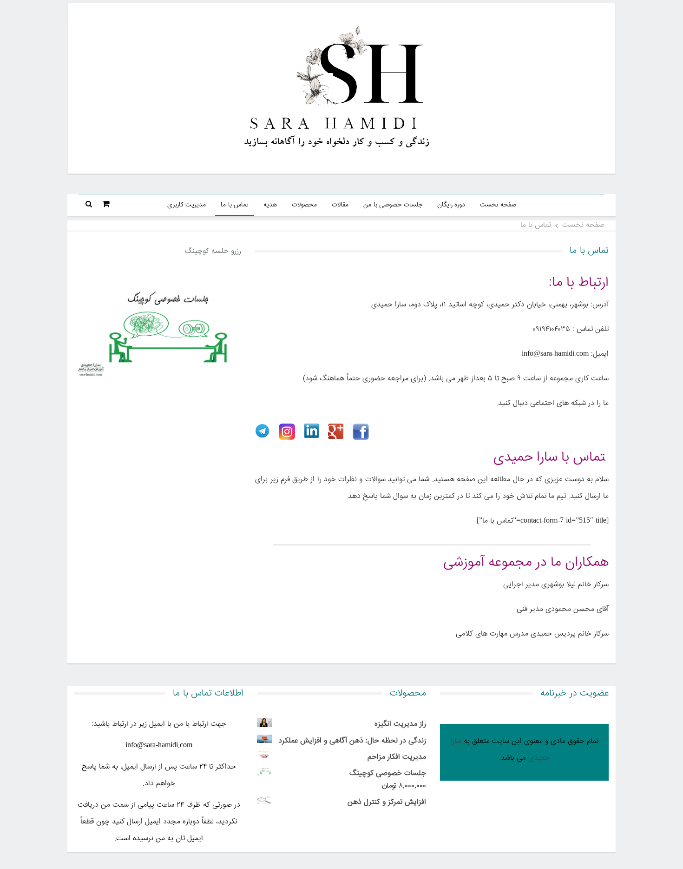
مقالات (340, 205)
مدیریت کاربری (186, 205)
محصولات (304, 205)
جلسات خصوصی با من (392, 205)
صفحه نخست (498, 205)
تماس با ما (235, 205)
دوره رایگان (451, 205)
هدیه (270, 205)
